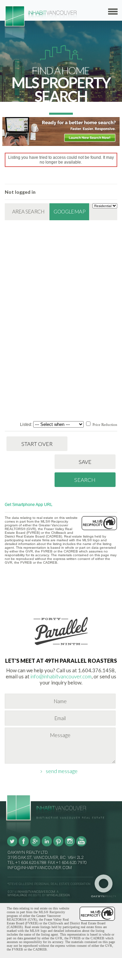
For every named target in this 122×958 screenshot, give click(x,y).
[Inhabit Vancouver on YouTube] (81, 845)
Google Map (69, 211)
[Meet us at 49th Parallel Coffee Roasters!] (61, 646)
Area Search (28, 211)
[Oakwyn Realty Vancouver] (105, 886)
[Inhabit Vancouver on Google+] (35, 845)
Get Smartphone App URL (29, 504)
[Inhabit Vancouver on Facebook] (24, 845)
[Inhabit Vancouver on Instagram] (70, 845)
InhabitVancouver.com (36, 892)
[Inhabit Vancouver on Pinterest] (58, 845)
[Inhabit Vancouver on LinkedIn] (47, 845)
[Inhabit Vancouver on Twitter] (12, 845)
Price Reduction (104, 424)
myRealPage (17, 895)
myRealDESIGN (58, 895)
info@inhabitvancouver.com (61, 676)
